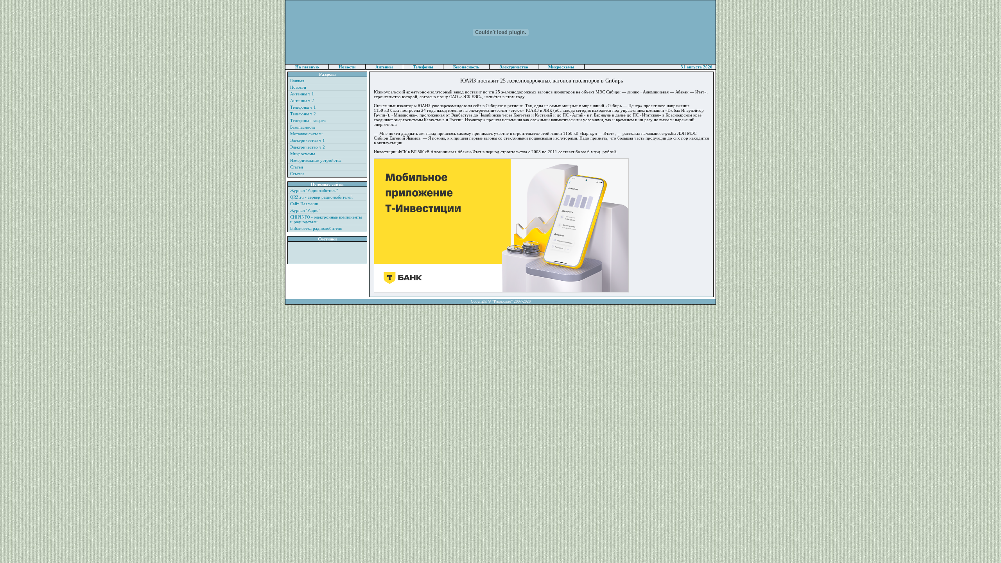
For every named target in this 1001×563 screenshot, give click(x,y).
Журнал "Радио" (305, 210)
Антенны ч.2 (302, 100)
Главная (297, 80)
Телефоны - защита (308, 120)
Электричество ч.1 (307, 140)
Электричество (513, 67)
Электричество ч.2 (307, 147)
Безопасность (466, 67)
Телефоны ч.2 (303, 113)
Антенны (384, 67)
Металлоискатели (306, 133)
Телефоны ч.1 (303, 107)
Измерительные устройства (315, 160)
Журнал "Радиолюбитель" (314, 190)
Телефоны (423, 67)
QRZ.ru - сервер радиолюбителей (321, 197)
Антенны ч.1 (302, 93)
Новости (347, 67)
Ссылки (297, 173)
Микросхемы (561, 67)
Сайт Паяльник (304, 203)
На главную (307, 67)
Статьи (296, 167)
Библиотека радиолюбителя (316, 228)
